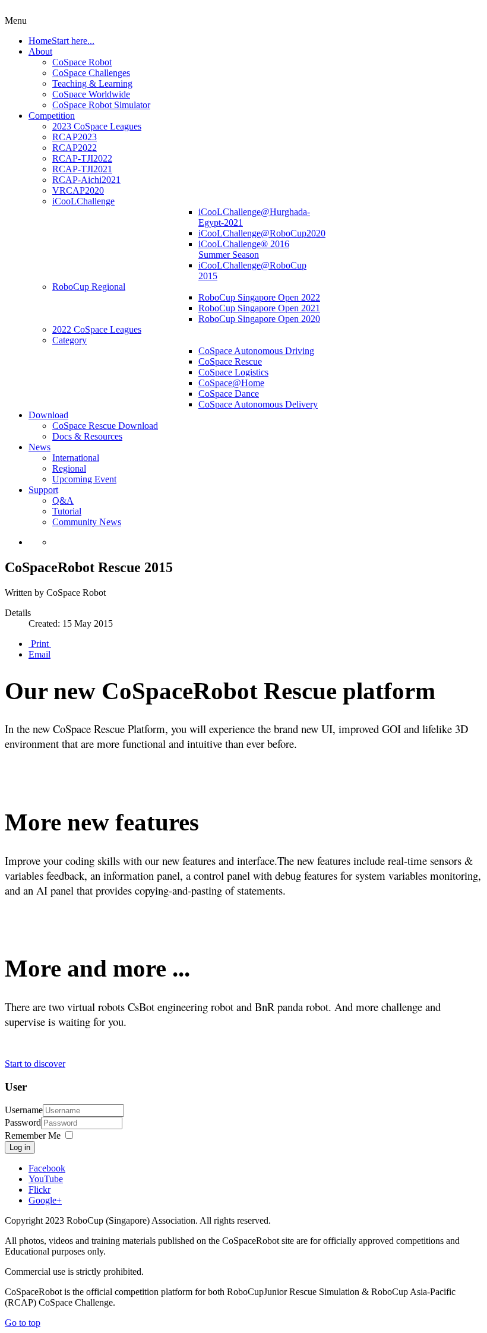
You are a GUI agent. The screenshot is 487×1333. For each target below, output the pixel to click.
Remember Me (33, 1135)
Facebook (47, 1168)
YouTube (46, 1179)
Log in (20, 1147)
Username (24, 1110)
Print (40, 644)
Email (39, 654)
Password (23, 1122)
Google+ (45, 1200)
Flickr (39, 1189)
